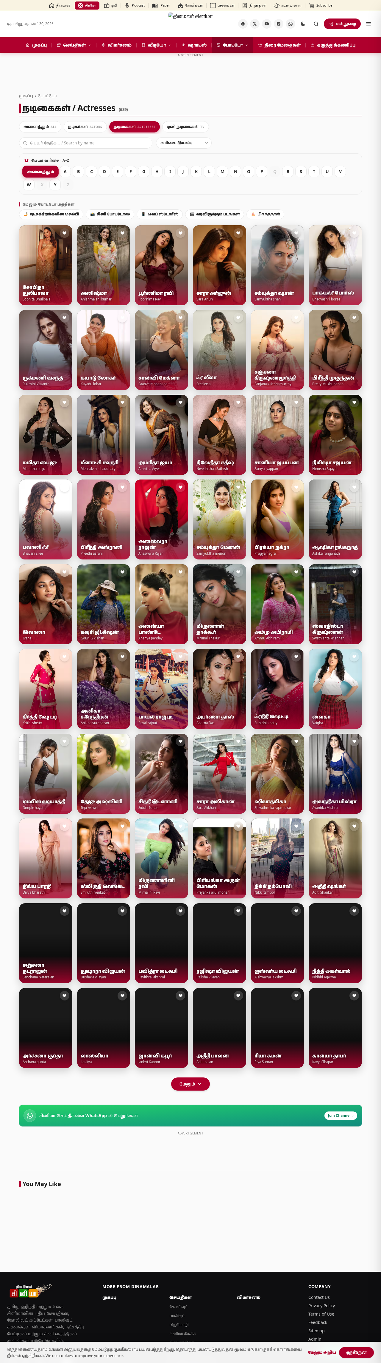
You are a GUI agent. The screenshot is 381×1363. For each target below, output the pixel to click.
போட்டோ (47, 95)
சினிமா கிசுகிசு (182, 1333)
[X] (255, 24)
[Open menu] (368, 23)
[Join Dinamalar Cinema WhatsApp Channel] (290, 24)
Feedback (317, 1322)
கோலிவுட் (178, 1306)
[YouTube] (266, 24)
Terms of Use (321, 1314)
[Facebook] (243, 24)
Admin (314, 1339)
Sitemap (316, 1330)
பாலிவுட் (177, 1315)
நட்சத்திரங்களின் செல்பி (51, 214)
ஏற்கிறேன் (356, 1352)
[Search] (316, 23)
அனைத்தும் (40, 171)
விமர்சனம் (248, 1297)
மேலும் (187, 1084)
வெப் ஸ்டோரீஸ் (159, 214)
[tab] (40, 126)
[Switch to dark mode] (303, 23)
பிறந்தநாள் (265, 214)
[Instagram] (278, 24)
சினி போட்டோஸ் (110, 214)
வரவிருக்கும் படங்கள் (215, 214)
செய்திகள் (180, 1297)
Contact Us (319, 1297)
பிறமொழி (179, 1324)
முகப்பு (26, 95)
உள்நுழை (346, 23)
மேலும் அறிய (322, 1352)
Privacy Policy (321, 1305)
